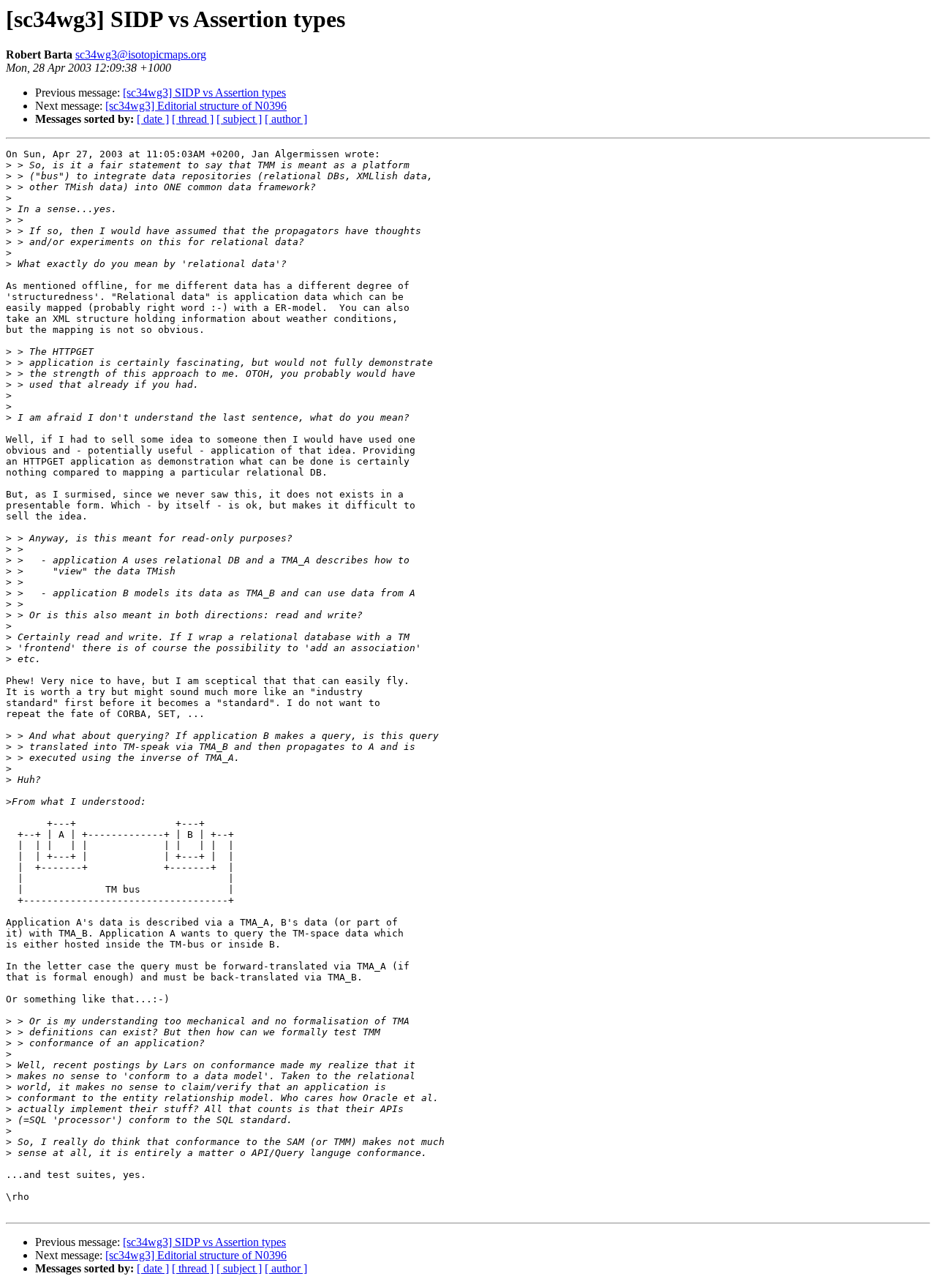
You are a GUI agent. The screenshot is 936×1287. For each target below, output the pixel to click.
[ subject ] (239, 119)
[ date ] (153, 119)
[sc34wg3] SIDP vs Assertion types (204, 92)
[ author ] (286, 119)
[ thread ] (193, 119)
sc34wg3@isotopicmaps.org (140, 54)
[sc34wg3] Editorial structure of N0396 (196, 106)
